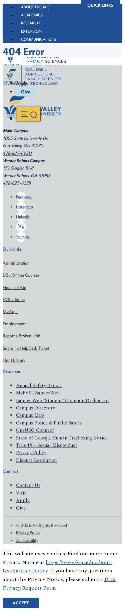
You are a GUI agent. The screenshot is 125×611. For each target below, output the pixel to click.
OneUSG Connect (35, 430)
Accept (21, 602)
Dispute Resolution (36, 460)
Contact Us (28, 485)
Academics (32, 15)
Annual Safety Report (39, 385)
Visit (21, 493)
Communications (38, 39)
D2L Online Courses (21, 275)
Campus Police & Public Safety (49, 422)
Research (30, 23)
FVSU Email (14, 299)
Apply (21, 83)
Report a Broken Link (21, 336)
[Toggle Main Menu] (28, 113)
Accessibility (27, 540)
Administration (16, 263)
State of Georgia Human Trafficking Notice (62, 437)
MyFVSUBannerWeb (38, 392)
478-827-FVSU (17, 153)
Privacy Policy (31, 452)
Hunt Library (14, 360)
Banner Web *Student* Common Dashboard (62, 400)
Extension (31, 31)
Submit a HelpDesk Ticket (26, 348)
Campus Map (30, 415)
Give (25, 92)
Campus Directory (35, 407)
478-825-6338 (17, 183)
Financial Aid (14, 287)
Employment (14, 324)
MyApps (10, 311)
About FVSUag (35, 7)
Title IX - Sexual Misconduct (46, 445)
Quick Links (100, 5)
